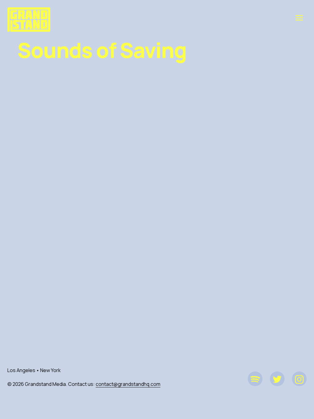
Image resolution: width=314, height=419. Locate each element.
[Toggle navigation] (299, 17)
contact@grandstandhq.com (128, 384)
